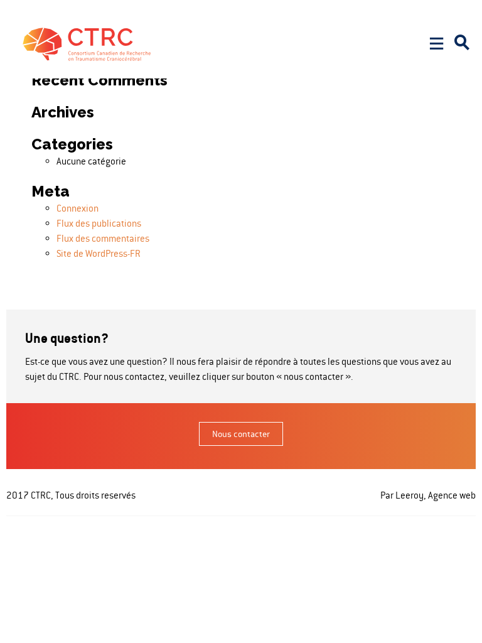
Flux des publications (98, 223)
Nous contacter (241, 434)
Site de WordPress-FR (98, 253)
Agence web (451, 495)
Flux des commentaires (102, 238)
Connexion (77, 208)
